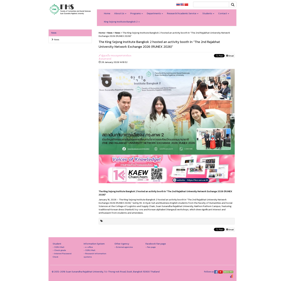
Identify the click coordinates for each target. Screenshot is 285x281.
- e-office (88, 247)
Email (231, 55)
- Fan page (150, 247)
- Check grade (59, 250)
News (53, 33)
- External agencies (123, 247)
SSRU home (165, 4)
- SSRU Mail (58, 247)
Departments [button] (154, 13)
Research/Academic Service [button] (182, 13)
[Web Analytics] (228, 271)
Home (107, 13)
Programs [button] (135, 13)
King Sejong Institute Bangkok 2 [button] (121, 21)
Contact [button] (222, 13)
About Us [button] (119, 13)
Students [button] (207, 13)
